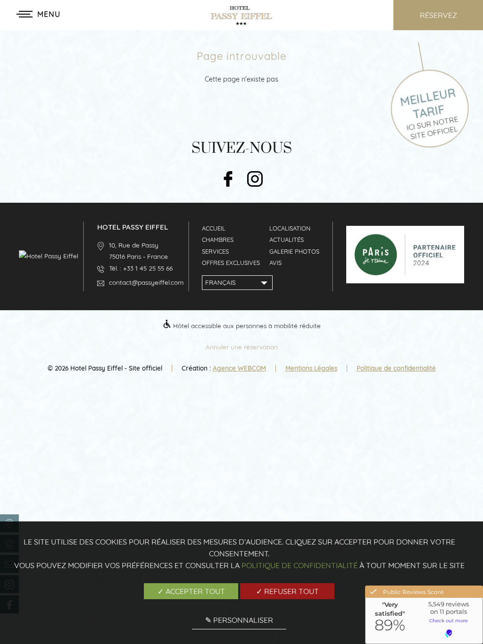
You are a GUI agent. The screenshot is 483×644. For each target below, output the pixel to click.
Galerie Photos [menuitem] (294, 251)
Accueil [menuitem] (213, 228)
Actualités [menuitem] (286, 239)
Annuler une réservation (242, 347)
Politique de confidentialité (396, 368)
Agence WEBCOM (239, 368)
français (220, 282)
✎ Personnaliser (239, 620)
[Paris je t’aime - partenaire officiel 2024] (405, 281)
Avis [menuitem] (275, 262)
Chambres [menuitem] (217, 239)
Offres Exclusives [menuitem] (231, 262)
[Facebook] (228, 180)
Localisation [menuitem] (289, 228)
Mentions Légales (311, 368)
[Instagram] (255, 180)
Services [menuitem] (215, 251)
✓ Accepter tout (191, 591)
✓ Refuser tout (287, 591)
